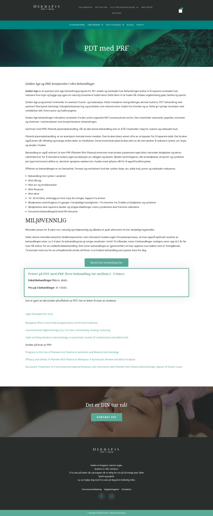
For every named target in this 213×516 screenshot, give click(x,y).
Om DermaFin (85, 7)
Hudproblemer (77, 25)
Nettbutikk (101, 7)
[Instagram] (111, 496)
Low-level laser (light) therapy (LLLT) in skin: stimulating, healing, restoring (67, 330)
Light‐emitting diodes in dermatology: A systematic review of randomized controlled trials (76, 337)
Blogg (130, 25)
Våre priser (147, 7)
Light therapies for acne (39, 314)
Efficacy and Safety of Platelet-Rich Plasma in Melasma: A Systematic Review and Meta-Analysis (80, 359)
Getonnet (121, 513)
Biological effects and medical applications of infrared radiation (61, 322)
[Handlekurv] (180, 10)
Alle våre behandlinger (122, 7)
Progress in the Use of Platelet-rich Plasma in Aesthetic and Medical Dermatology (72, 352)
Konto (140, 25)
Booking (117, 13)
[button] (106, 262)
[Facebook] (101, 496)
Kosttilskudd (113, 25)
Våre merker (94, 25)
